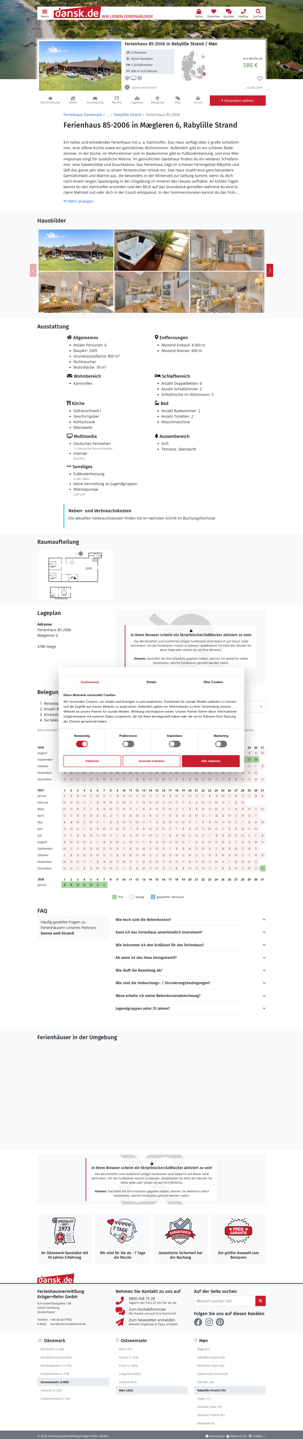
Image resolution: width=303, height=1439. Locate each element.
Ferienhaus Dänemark (82, 114)
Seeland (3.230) (51, 1390)
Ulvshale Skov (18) (209, 1407)
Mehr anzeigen (80, 201)
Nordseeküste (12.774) (56, 1365)
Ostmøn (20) (205, 1382)
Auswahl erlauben (151, 761)
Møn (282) (126, 1390)
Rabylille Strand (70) (211, 1390)
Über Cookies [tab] (213, 682)
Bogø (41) (203, 1349)
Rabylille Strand (127, 114)
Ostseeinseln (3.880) (55, 1382)
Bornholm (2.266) (52, 1349)
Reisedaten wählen (239, 100)
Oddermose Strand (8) (212, 1374)
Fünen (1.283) (128, 1365)
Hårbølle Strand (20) (211, 1357)
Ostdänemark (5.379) (55, 1374)
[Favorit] (259, 78)
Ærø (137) (125, 1349)
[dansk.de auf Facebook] (198, 1322)
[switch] (128, 744)
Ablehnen (92, 761)
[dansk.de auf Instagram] (209, 1322)
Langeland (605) (130, 1374)
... (107, 114)
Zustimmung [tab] (90, 682)
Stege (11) (204, 1398)
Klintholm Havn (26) (210, 1365)
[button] (44, 13)
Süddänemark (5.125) (55, 1398)
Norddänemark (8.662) (56, 1357)
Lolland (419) (127, 1382)
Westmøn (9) (205, 1423)
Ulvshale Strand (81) (211, 1415)
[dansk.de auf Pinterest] (220, 1322)
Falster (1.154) (128, 1357)
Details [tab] (152, 682)
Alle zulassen (210, 761)
